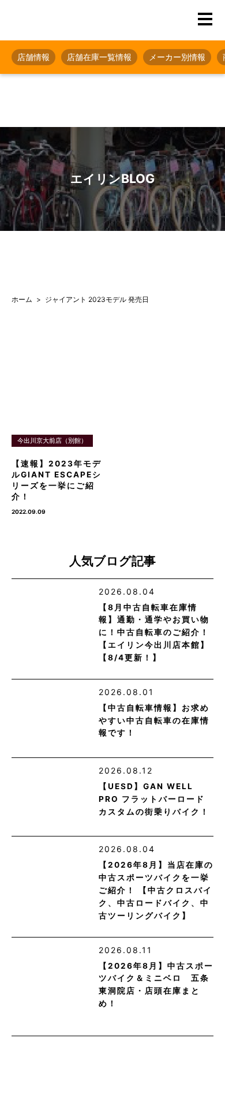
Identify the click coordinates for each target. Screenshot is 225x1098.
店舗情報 (33, 57)
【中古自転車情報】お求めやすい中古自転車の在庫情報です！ (154, 720)
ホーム (22, 299)
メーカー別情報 (177, 57)
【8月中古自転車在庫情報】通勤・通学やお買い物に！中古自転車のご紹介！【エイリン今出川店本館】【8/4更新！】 (154, 632)
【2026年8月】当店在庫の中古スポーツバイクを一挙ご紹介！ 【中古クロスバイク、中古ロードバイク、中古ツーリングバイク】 (156, 890)
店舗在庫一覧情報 (99, 57)
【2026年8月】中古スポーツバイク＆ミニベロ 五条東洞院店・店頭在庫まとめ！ (156, 985)
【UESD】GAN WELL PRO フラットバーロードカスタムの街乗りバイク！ (154, 799)
